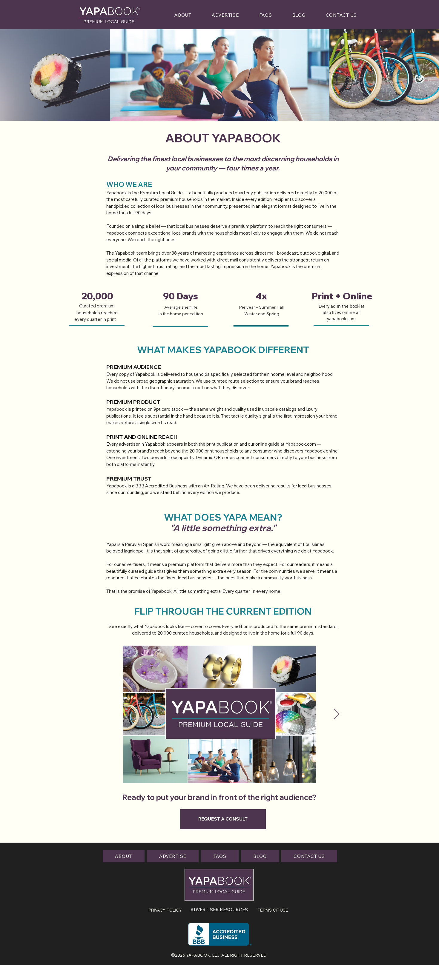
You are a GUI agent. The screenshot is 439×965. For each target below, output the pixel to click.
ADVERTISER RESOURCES (219, 909)
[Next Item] (336, 714)
